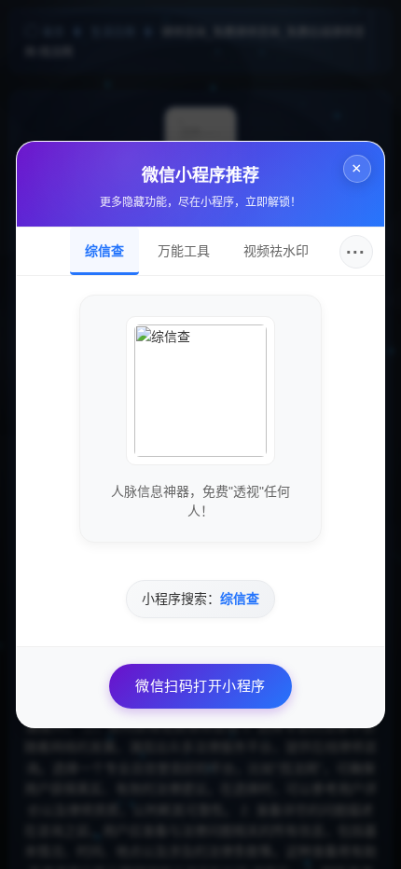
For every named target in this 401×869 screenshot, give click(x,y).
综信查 (104, 250)
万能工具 (184, 250)
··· (356, 251)
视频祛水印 (276, 250)
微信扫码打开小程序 (200, 686)
